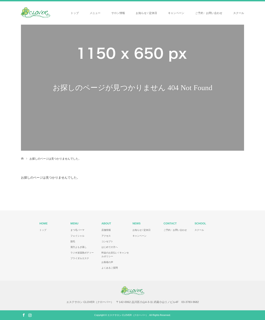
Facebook (23, 314)
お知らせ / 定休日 (146, 13)
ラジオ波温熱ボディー (82, 252)
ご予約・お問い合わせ (208, 13)
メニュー (95, 13)
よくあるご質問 (109, 267)
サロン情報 (118, 13)
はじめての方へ (109, 247)
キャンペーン (176, 13)
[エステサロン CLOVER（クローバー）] (50, 12)
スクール (238, 13)
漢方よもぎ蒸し (78, 247)
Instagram (30, 314)
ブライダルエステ (79, 258)
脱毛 (72, 241)
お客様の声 (107, 262)
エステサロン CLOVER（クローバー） (127, 315)
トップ (75, 13)
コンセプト (107, 241)
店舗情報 (106, 230)
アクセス (106, 235)
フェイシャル (77, 235)
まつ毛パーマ (77, 230)
